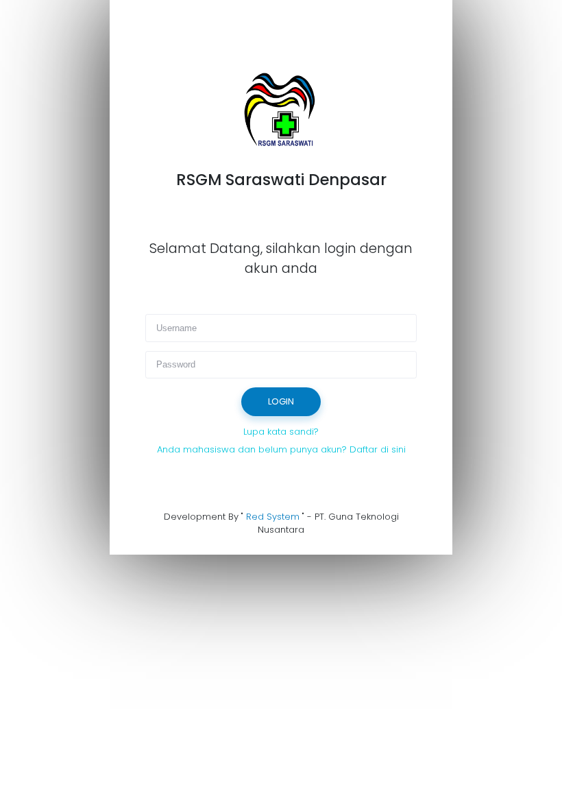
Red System (272, 516)
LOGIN (281, 401)
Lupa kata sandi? (281, 431)
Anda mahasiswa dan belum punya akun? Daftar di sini (281, 449)
